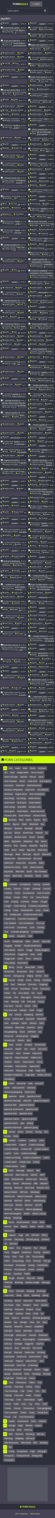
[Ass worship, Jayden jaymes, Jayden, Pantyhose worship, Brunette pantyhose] (41, 491)
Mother (34, 1174)
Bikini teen (45, 711)
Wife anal (30, 1438)
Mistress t (19, 1209)
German (39, 1014)
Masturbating (39, 1200)
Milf (38, 1170)
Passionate (20, 1265)
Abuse (22, 781)
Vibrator (29, 1425)
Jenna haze (8, 634)
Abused (23, 776)
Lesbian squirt (10, 1162)
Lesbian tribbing (11, 1149)
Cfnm (25, 897)
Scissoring (8, 328)
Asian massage (10, 776)
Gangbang (28, 1014)
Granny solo (9, 1040)
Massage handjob (11, 531)
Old (27, 1235)
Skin (48, 283)
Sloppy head (18, 512)
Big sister (31, 850)
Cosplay (14, 901)
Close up (40, 923)
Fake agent (26, 997)
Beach (17, 832)
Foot (6, 316)
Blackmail (34, 824)
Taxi (37, 1391)
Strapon (29, 1309)
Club (6, 931)
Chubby (7, 888)
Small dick (35, 675)
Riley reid (31, 1278)
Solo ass (8, 1343)
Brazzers (12, 820)
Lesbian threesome (39, 615)
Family (20, 980)
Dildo (27, 941)
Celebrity (8, 893)
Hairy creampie (21, 1057)
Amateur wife (35, 807)
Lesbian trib (47, 165)
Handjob (28, 1044)
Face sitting (24, 993)
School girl (8, 1335)
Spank (17, 1339)
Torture (7, 1408)
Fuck (40, 993)
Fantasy (23, 1010)
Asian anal (8, 45)
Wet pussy (35, 210)
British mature (36, 867)
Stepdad (7, 1326)
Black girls (35, 254)
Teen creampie (10, 1412)
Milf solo (24, 1192)
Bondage (29, 828)
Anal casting (9, 807)
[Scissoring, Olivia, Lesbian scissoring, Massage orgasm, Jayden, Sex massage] (14, 326)
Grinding (47, 396)
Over (43, 663)
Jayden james (36, 110)
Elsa (46, 975)
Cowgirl (7, 906)
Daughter (21, 936)
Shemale (20, 1291)
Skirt (41, 1361)
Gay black (30, 1019)
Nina (49, 1226)
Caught (26, 888)
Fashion (16, 114)
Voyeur (38, 1425)
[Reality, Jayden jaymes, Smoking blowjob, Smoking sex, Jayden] (41, 387)
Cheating (36, 888)
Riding (40, 1278)
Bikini (33, 66)
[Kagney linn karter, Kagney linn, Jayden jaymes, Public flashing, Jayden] (41, 722)
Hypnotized (34, 1066)
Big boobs (16, 841)
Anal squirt (21, 802)
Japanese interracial (12, 1127)
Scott (21, 304)
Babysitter (28, 841)
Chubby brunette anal (32, 914)
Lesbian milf (36, 396)
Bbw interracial (24, 858)
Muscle (38, 1205)
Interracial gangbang (13, 1092)
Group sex (8, 1036)
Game (33, 81)
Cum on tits (9, 927)
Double (18, 945)
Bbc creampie (40, 871)
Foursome (44, 988)
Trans (37, 1386)
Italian (7, 1087)
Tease (32, 1412)
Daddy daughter (42, 950)
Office (44, 1235)
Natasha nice (9, 223)
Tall (14, 1417)
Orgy (21, 1235)
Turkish (7, 1404)
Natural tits (9, 1230)
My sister (34, 225)
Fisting (37, 980)
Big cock (8, 832)
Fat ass (19, 1006)
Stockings (41, 1291)
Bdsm (28, 820)
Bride (6, 850)
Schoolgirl (8, 1313)
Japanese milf (32, 1109)
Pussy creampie (37, 340)
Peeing (31, 1265)
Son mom (37, 1348)
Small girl (28, 1369)
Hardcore (8, 1049)
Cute (6, 901)
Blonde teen (9, 858)
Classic (35, 901)
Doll (39, 954)
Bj (46, 832)
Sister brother (35, 1356)
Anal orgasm (45, 781)
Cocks (33, 619)
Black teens (36, 514)
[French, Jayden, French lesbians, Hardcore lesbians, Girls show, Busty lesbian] (41, 427)
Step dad (42, 216)
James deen (19, 94)
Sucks (43, 728)
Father (7, 993)
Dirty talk (46, 941)
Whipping (19, 1438)
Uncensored (23, 1421)
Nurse (11, 1222)
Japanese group (31, 1127)
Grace (22, 1031)
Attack (21, 730)
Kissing (34, 484)
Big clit (36, 854)
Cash (32, 927)
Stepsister (19, 1309)
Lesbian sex (8, 287)
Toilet (16, 1404)
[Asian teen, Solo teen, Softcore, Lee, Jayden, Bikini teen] (41, 699)
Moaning (17, 1218)
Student (7, 1322)
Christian (44, 518)
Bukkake (7, 565)
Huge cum (17, 688)
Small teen (8, 1378)
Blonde (39, 828)
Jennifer (43, 579)
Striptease (43, 1335)
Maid (6, 1179)
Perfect (40, 1269)
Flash (31, 1010)
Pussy (6, 1256)
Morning (8, 1187)
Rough (34, 688)
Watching (8, 1438)
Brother (7, 845)
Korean (12, 1131)
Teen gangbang (44, 1408)
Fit (17, 198)
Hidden (18, 1049)
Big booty (8, 871)
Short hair (21, 1365)
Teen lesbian (29, 1399)
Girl (39, 1031)
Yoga (32, 1451)
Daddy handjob (10, 249)
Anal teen (20, 785)
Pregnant (27, 1248)
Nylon (32, 1226)
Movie (16, 1183)
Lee (43, 150)
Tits (43, 1391)
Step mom (8, 1295)
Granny (18, 1014)
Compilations (37, 931)
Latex (41, 1140)
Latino (46, 1157)
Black (24, 824)
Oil (5, 1243)
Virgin (20, 1425)
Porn (20, 4)
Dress (28, 958)
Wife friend (26, 1442)
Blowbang (18, 565)
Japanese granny (29, 1119)
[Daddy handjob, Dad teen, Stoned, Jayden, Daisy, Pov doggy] (14, 247)
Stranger (18, 1343)
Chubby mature (37, 640)
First (16, 997)
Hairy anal (37, 1053)
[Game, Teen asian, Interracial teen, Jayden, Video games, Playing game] (41, 79)
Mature (7, 417)
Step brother (31, 1361)
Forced (12, 980)
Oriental (34, 150)
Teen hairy (8, 1399)
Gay (10, 1014)
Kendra (7, 1136)
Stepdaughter (44, 1339)
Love (16, 1153)
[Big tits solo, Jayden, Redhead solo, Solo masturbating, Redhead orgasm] (41, 47)
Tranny (29, 1386)
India (6, 451)
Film (35, 1006)
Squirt (26, 1295)
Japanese (13, 1096)
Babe (41, 863)
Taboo (32, 1382)
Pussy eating (37, 1256)
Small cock (21, 1356)
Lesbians (22, 1140)
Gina (6, 577)
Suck (17, 1348)
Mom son (8, 1174)
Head (45, 254)
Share (33, 380)
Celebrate (35, 468)
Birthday (34, 542)
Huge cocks (17, 592)
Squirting (8, 1309)
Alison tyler (36, 357)
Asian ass (17, 208)
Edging (30, 975)
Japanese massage (12, 1100)
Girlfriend (32, 1031)
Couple (17, 897)
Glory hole (19, 1027)
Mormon (18, 1187)
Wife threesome (11, 1442)
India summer (18, 1087)
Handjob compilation (13, 1074)
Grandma (8, 1027)
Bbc (44, 820)
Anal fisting (9, 798)
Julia (22, 1123)
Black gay (8, 854)
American (8, 794)
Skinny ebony (18, 741)
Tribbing (34, 165)
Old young (18, 1239)
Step (33, 441)
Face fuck (8, 1006)
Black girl (27, 854)
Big (36, 841)
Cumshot (25, 901)
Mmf (42, 1174)
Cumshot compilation (39, 277)
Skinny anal (9, 1365)
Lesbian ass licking (12, 1157)
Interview (31, 1087)
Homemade (40, 1044)
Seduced (38, 1330)
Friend (27, 1006)
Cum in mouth (43, 893)
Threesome (21, 1382)
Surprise (39, 1343)
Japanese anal (26, 1113)
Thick (37, 1404)
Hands (43, 36)
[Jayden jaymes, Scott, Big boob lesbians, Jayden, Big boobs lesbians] (14, 303)
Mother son (9, 1196)
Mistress (28, 1205)
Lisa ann (34, 59)
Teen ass (35, 400)
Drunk (7, 941)
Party (6, 1252)
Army (6, 110)
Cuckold (46, 884)
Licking (36, 1162)
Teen (11, 1382)
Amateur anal (10, 815)
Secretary (26, 1318)
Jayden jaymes (9, 53)
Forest (41, 1001)
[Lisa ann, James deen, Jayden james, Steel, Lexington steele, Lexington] (14, 92)
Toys (23, 1404)
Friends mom (39, 997)
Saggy (45, 1369)
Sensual (32, 1335)
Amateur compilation (13, 789)
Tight (40, 1399)
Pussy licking (18, 1261)
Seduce (28, 1326)
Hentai (19, 1044)
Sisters (37, 1369)
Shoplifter (38, 1326)
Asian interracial (47, 229)
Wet (35, 1442)
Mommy (43, 1179)
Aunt (12, 772)
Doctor (36, 941)
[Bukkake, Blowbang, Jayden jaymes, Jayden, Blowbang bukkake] (14, 563)
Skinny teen (21, 1335)
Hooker (34, 538)
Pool (28, 1261)
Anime (32, 768)
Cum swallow (10, 923)
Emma (38, 975)
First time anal (10, 1010)
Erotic (40, 967)
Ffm (6, 984)
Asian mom (9, 802)
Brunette (32, 863)
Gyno (40, 1027)
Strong (43, 420)
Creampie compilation (38, 906)
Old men (13, 1243)
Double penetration (32, 945)
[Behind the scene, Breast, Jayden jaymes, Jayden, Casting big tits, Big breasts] (41, 682)
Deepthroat (18, 941)
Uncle (33, 1421)
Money (7, 1183)
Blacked (39, 832)
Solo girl (7, 1352)
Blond (38, 875)
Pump (33, 319)
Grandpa (15, 1023)
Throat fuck (43, 1412)
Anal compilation (37, 794)
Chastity (40, 927)
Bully (48, 367)
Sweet (33, 571)
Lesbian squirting (38, 464)
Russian (20, 1278)
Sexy (32, 1322)
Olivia (33, 133)
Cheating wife (27, 910)
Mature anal (31, 1179)
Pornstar (19, 634)
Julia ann (27, 1100)
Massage (20, 1170)
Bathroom (8, 344)
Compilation (25, 884)
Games (21, 1040)
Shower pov (17, 148)
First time (32, 984)
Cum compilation (26, 923)
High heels (8, 127)
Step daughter (29, 1339)
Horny (39, 1062)
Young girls (9, 1460)
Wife (11, 1434)
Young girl (42, 1451)
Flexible (15, 609)
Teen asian (44, 81)
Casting (36, 884)
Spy (15, 1322)
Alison (46, 357)
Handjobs (8, 1066)
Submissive (9, 1356)
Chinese (17, 888)
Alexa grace (9, 811)
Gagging (34, 1036)
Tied (22, 1391)
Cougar (44, 901)
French (34, 429)
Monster (8, 1209)
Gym (6, 1023)
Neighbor (7, 535)
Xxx (10, 1447)
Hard (18, 1053)
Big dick (43, 845)
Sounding (36, 1374)
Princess (8, 1269)
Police (7, 1261)
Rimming (19, 1282)
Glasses (33, 1023)
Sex (38, 1322)
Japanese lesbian (26, 1105)
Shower (44, 1305)
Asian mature (24, 815)
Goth (41, 1023)
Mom (11, 1170)
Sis (42, 1313)
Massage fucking (37, 497)
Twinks (23, 1412)
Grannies (31, 1027)
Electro (7, 975)
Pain (21, 1256)
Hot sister (46, 225)
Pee (28, 1256)
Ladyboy (32, 1140)
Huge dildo (30, 1074)
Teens (29, 1391)
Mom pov (8, 1205)
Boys (6, 880)
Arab (25, 768)
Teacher (7, 1386)
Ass (5, 751)
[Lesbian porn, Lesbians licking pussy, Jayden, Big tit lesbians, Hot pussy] (14, 587)
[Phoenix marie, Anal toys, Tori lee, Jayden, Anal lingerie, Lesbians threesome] (14, 180)
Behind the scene (38, 684)
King (15, 270)
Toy (30, 1404)
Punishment (42, 1265)
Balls (46, 875)
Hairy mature (28, 1062)
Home (17, 1062)
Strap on (8, 1348)
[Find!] (44, 10)
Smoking (8, 1300)
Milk (35, 1183)
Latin (23, 1166)
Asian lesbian (34, 802)
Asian (33, 588)
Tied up (17, 1408)
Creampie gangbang (19, 931)
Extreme (40, 971)
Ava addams (43, 789)
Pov (18, 1248)
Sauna (18, 1330)
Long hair (8, 661)
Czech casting (20, 906)
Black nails (45, 181)
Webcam (19, 1434)
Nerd (42, 1222)
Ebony (33, 603)
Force (28, 980)
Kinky (15, 1136)
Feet (13, 984)
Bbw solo (20, 871)
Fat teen (13, 204)
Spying (7, 1374)
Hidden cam (36, 1057)
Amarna (16, 505)
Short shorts (41, 1300)
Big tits (37, 820)
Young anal (37, 1455)
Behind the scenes (11, 649)
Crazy (15, 910)
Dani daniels (9, 950)
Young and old (23, 1455)
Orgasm (12, 1235)
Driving (34, 185)
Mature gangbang (34, 1209)
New (16, 1226)
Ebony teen (8, 232)
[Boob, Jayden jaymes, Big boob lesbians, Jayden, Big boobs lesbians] (41, 326)
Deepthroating (9, 70)
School (18, 1300)
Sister (11, 1291)
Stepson (19, 1361)
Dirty (33, 954)
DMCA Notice (35, 1514)
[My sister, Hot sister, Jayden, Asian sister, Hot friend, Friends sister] (41, 224)
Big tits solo (36, 49)
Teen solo (18, 1395)
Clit (5, 914)
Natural (7, 1226)
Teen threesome (26, 1417)
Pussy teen (8, 384)
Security (22, 677)
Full (22, 1001)
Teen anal (18, 1386)
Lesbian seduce (11, 1166)
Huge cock (40, 1070)
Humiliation (9, 1079)
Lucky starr (35, 140)
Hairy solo (8, 1070)
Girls (29, 1040)
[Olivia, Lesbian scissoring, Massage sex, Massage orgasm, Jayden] (41, 132)
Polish (27, 1273)
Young (11, 1451)
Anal (10, 768)
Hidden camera (44, 1074)
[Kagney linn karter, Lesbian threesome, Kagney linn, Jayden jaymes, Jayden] (14, 462)
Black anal (35, 659)
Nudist (41, 1226)
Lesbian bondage (28, 1153)
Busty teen (21, 863)
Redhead (8, 1282)
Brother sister (21, 837)
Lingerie (22, 1144)
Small (14, 451)
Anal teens (8, 623)
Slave (36, 1305)
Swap (42, 603)
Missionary (26, 1183)
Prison (43, 1248)
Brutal (32, 837)
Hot (26, 1049)
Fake (6, 988)
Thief (44, 1404)
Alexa (41, 776)
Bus (42, 824)
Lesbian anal (24, 1162)
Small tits (18, 1326)
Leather (34, 312)
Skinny (45, 1295)
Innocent (39, 1083)
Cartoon (46, 888)
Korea (20, 1131)
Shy (45, 1356)
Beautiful (33, 845)
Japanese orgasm (41, 1100)
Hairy (11, 1044)
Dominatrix (35, 525)
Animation (8, 785)
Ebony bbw (35, 451)
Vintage (12, 1425)
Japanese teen (10, 1113)
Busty (21, 850)
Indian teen (30, 1092)
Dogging (8, 945)
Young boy (9, 1455)
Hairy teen (8, 1053)
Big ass (16, 824)
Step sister (28, 1300)
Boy (15, 845)
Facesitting (25, 988)
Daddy (11, 936)
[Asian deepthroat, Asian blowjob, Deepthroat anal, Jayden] (41, 351)
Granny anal (18, 1019)
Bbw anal (46, 854)
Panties (46, 1252)
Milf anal (18, 1200)
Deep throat (9, 954)
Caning (7, 910)
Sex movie (8, 1305)
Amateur (42, 768)
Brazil (29, 871)
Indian (11, 1083)
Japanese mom (33, 1096)
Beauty (23, 845)
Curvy (38, 910)
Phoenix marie (9, 182)
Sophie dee (8, 443)
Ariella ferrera (34, 798)
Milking (7, 1218)
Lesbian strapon (41, 1149)
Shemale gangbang (41, 1318)
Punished (17, 1273)
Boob (33, 328)
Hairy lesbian (21, 1066)
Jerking (30, 1123)
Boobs (40, 837)
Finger (39, 1010)
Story (28, 1313)
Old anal (7, 1239)
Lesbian (12, 1140)
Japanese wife (10, 1105)
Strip (45, 1322)
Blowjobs (29, 875)
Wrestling (30, 1434)
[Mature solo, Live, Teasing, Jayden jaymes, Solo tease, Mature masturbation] (14, 471)
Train (18, 1399)
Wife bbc (40, 1434)
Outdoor (45, 1239)
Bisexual (18, 828)
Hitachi (34, 344)
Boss (14, 850)
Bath (25, 867)
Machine (44, 1183)
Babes (7, 875)
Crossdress (22, 927)
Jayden (6, 23)
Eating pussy (18, 975)
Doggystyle (23, 954)
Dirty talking (9, 963)
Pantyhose (26, 1252)
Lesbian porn (9, 588)
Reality (34, 389)
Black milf (47, 102)
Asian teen (35, 700)
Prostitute (8, 1265)
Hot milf (7, 63)
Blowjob (8, 828)
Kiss (46, 1131)
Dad (33, 216)
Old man (35, 1235)
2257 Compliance (21, 1514)
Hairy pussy (21, 1070)
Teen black (19, 214)
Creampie (13, 884)
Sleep (18, 1295)
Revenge (46, 1282)
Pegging (15, 1252)
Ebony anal (35, 102)
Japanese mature (11, 1119)
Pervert (7, 1273)
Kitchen (29, 1131)
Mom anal (29, 1187)
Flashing (15, 1001)
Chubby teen (9, 918)
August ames (21, 794)
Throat (7, 1417)
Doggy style (9, 958)
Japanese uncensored (13, 1109)
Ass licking (21, 798)
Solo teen (48, 700)
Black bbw (42, 850)
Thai (39, 1382)
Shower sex (35, 374)
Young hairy (22, 1451)
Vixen (19, 1429)
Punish (31, 1269)
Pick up (47, 1261)
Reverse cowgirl (10, 363)
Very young (9, 1429)
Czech (17, 893)
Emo (32, 971)
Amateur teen (39, 815)
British (7, 824)
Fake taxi (21, 984)
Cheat (45, 910)
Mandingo (8, 198)
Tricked (37, 1395)
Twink (28, 1395)
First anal (31, 1001)
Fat (5, 204)
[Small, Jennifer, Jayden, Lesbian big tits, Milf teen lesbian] (41, 578)
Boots (43, 841)
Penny (16, 63)
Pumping (43, 319)
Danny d (37, 958)
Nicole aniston (23, 1222)
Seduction (8, 1361)
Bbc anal (37, 858)
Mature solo (8, 473)
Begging (44, 312)
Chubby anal (15, 914)
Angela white (22, 772)
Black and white (47, 29)
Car (31, 897)
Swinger (23, 1322)
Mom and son (22, 1174)
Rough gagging (19, 556)
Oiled (33, 480)
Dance (20, 950)
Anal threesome (34, 785)
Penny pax (44, 233)
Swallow (19, 1313)
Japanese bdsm (11, 1123)
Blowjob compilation (12, 120)
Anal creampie (37, 592)
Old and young (32, 1239)
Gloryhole (41, 1019)
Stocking (41, 1352)
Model (27, 1213)
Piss (35, 1248)
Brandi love (28, 832)
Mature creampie (24, 1196)
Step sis (15, 1318)
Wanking (43, 1442)
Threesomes (28, 1408)
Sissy (38, 1309)
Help (6, 609)
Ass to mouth (37, 772)
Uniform (42, 1421)
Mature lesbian (10, 1192)
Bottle (6, 99)
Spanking (36, 1295)
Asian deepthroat (38, 353)
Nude (34, 1222)
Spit (33, 89)
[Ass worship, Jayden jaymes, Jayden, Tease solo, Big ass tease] (14, 30)
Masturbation (17, 1179)
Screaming (32, 1365)
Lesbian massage (38, 248)
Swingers (27, 1305)
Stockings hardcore (12, 1369)
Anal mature (22, 811)
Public (11, 1248)
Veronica (28, 1429)
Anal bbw (47, 659)
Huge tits (8, 1057)
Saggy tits (29, 1343)
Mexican (8, 1200)
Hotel (32, 1049)
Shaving (46, 1374)
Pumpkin (16, 603)
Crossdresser (28, 893)
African (33, 776)
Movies (19, 1205)
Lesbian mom (10, 1144)
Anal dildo (22, 807)
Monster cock (43, 1187)
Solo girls (8, 1330)
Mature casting (38, 1213)
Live (18, 473)
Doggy (29, 950)
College (7, 897)
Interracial (21, 1083)
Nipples (24, 1226)
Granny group (22, 1036)
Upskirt (12, 1421)
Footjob (7, 997)
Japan (21, 1096)
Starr (43, 244)
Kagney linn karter (11, 464)
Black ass (7, 214)
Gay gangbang (10, 1031)
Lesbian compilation (32, 1157)
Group (7, 1019)
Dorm (20, 958)
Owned (7, 715)
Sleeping (30, 1291)
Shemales (27, 1330)
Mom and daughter (12, 1213)
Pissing (37, 1252)
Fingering (43, 984)
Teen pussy (35, 204)
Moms (27, 1200)
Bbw (21, 820)
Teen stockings (10, 1391)
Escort (19, 967)
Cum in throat (42, 897)
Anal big (16, 571)
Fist (33, 993)
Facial (35, 988)
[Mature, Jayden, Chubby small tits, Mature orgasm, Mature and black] (14, 415)
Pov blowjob (20, 1269)
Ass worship (9, 32)
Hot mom (42, 1049)
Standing (7, 396)
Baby (18, 854)
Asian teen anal (37, 811)
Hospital (7, 1062)
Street (32, 1378)
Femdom (46, 980)
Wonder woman (10, 407)
